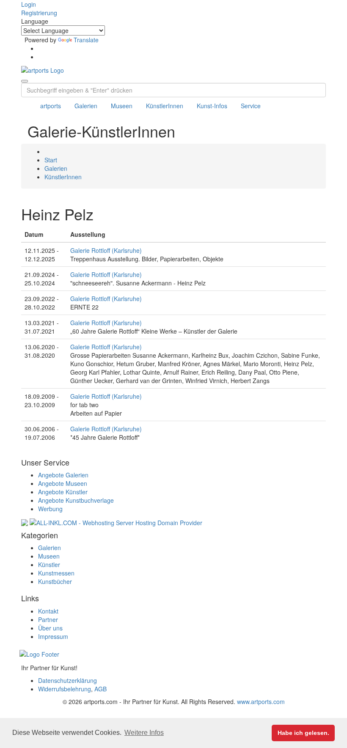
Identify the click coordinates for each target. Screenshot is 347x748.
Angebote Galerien (63, 475)
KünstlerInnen (164, 105)
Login (28, 4)
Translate (86, 40)
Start (50, 160)
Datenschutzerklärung (67, 680)
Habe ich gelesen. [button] (303, 732)
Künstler (49, 564)
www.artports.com (261, 701)
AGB (100, 689)
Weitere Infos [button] (144, 732)
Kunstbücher (55, 581)
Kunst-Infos (212, 105)
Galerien (85, 105)
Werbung (50, 508)
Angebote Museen (62, 483)
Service (251, 105)
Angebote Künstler (63, 492)
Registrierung (39, 12)
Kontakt (48, 611)
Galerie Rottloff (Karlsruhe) (106, 250)
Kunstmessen (56, 573)
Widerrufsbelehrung (64, 689)
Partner (48, 619)
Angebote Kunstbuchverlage (76, 500)
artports (50, 105)
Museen (121, 105)
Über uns (50, 628)
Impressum (53, 636)
